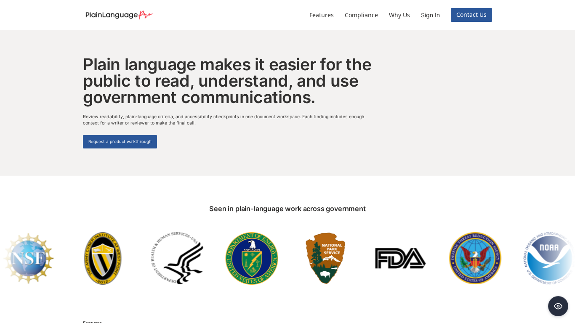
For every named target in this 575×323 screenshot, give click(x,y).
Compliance (361, 15)
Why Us (399, 15)
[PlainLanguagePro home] (118, 15)
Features (321, 15)
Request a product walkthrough (120, 141)
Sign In (430, 15)
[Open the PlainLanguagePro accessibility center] (558, 306)
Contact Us (471, 15)
